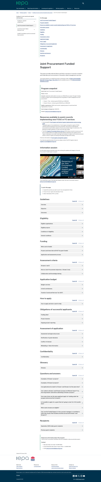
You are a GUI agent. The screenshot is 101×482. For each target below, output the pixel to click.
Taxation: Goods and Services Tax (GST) (62, 293)
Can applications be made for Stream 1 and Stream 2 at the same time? (62, 387)
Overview (62, 205)
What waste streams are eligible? (62, 408)
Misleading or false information (62, 346)
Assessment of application (46, 46)
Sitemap (18, 475)
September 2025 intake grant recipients (62, 426)
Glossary (42, 50)
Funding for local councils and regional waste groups (42, 12)
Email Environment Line (73, 466)
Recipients (42, 55)
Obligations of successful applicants (48, 43)
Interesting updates (55, 466)
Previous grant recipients (62, 430)
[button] (21, 8)
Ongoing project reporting (62, 323)
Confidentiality (43, 48)
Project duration (62, 319)
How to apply (43, 41)
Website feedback (72, 468)
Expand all (74, 201)
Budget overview (62, 285)
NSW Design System (80, 479)
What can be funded (62, 247)
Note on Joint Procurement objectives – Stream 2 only (62, 270)
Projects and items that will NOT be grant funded (62, 251)
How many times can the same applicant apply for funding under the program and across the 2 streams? (62, 397)
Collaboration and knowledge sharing (62, 274)
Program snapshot (44, 22)
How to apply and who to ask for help (62, 304)
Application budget (44, 39)
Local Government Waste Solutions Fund (22, 29)
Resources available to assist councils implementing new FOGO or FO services (58, 25)
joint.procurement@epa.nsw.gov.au (53, 111)
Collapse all (81, 201)
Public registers (19, 466)
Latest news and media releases (57, 468)
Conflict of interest (62, 342)
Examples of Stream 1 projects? (62, 379)
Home (17, 12)
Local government (37, 466)
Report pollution (19, 468)
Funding (42, 34)
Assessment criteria (44, 36)
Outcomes (62, 212)
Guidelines (42, 29)
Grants (29, 12)
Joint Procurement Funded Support (25, 25)
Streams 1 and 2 (62, 266)
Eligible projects (62, 228)
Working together (23, 12)
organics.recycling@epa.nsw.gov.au (48, 141)
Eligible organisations (62, 224)
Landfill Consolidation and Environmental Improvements (26, 34)
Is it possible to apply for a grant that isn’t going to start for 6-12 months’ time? (62, 402)
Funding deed (62, 315)
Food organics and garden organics (59, 137)
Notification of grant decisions (62, 338)
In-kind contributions (62, 289)
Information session (44, 27)
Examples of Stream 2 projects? (62, 383)
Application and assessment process (62, 255)
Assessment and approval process (62, 334)
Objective (62, 209)
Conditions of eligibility (62, 232)
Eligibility (42, 32)
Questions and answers (45, 53)
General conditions (62, 236)
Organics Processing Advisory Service (55, 131)
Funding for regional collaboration (21, 21)
